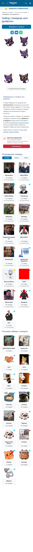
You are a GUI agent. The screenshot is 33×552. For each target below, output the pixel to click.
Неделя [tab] (16, 157)
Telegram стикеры (7, 12)
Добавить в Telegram (17, 27)
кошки (16, 132)
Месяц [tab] (26, 157)
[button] (3, 3)
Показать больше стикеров (17, 88)
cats (25, 130)
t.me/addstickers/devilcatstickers (19, 123)
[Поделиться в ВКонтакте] (16, 32)
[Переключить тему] (30, 3)
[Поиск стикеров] (26, 3)
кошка (11, 132)
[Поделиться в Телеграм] (12, 32)
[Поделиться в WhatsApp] (21, 32)
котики (5, 132)
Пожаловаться (16, 146)
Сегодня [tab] (7, 157)
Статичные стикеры (21, 12)
